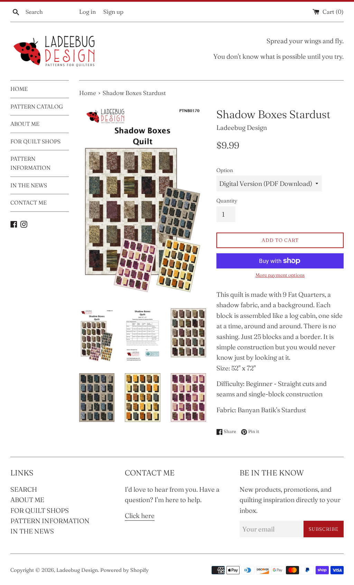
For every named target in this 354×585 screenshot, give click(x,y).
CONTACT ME (28, 202)
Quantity (226, 200)
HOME (19, 88)
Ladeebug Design (77, 570)
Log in (87, 11)
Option (224, 170)
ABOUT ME (24, 123)
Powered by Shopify (124, 570)
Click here (140, 515)
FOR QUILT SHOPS (35, 141)
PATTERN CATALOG (36, 106)
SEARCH (23, 489)
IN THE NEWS (28, 185)
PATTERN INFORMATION (30, 163)
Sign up (113, 11)
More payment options (280, 275)
